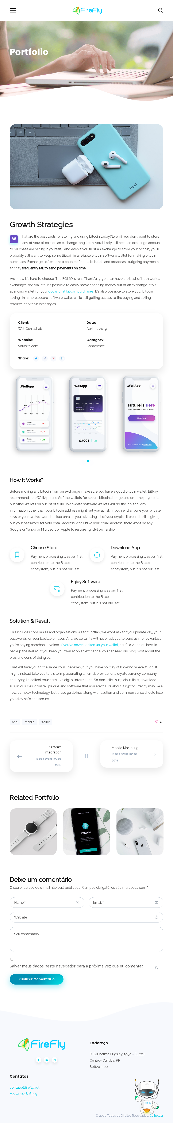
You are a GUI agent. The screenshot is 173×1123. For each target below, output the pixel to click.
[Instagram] (54, 1060)
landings (91, 834)
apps (77, 834)
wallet (46, 722)
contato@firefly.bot (24, 1087)
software (33, 839)
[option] (33, 415)
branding (31, 835)
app (15, 722)
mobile (29, 722)
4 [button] (91, 461)
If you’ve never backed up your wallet (89, 645)
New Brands (140, 828)
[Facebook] (38, 1060)
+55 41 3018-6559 (23, 1094)
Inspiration (87, 830)
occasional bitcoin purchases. (71, 291)
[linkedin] (46, 1060)
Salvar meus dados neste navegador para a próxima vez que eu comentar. (76, 966)
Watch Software (33, 827)
